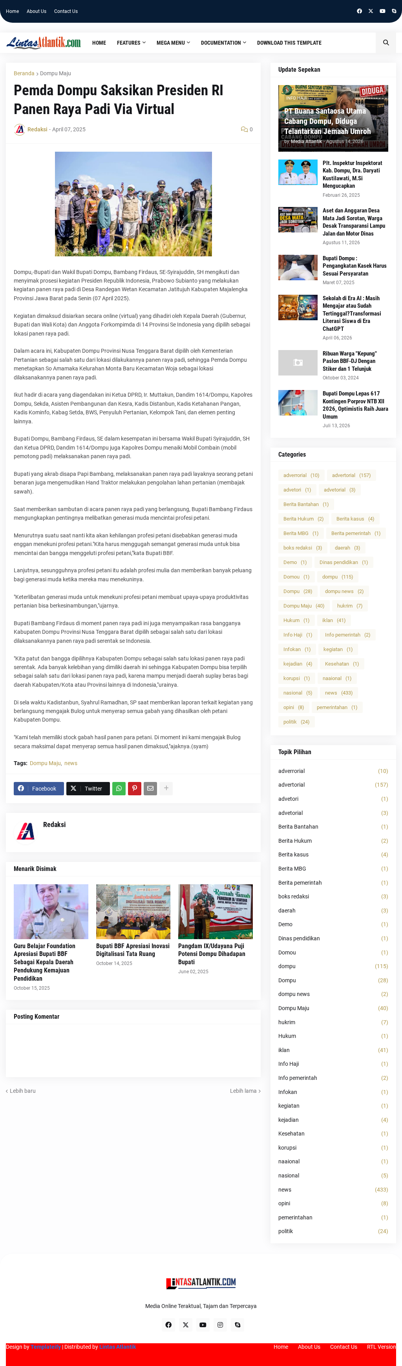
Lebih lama (243, 1091)
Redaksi (54, 824)
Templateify (46, 1347)
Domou (296, 577)
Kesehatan (342, 664)
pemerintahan (337, 707)
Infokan (297, 649)
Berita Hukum (303, 519)
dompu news (344, 591)
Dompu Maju (55, 73)
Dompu (297, 591)
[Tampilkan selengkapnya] (166, 788)
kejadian (297, 664)
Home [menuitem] (99, 43)
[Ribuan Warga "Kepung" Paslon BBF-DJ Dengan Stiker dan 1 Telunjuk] (298, 363)
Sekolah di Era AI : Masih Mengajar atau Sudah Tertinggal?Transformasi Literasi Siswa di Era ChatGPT (352, 313)
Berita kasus (355, 519)
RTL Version (381, 1347)
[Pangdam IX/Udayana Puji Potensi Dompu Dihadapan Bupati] (215, 911)
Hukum (296, 620)
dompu (337, 577)
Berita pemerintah (356, 533)
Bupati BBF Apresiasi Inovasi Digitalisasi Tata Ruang (133, 950)
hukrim (350, 606)
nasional (297, 693)
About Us (36, 11)
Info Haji (297, 635)
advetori (297, 490)
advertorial (351, 475)
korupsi (296, 678)
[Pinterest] (134, 788)
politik (296, 722)
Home (12, 11)
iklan (334, 620)
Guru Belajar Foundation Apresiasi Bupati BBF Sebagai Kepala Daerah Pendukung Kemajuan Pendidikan (44, 962)
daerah (347, 548)
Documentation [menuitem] (221, 43)
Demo (295, 562)
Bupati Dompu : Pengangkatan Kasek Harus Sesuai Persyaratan (355, 266)
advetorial (340, 490)
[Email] (150, 788)
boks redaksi (302, 548)
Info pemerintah (348, 635)
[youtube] (383, 11)
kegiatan (338, 649)
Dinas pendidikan (344, 562)
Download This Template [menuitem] (289, 43)
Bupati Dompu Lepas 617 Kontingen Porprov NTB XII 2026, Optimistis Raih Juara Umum (355, 405)
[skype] (394, 11)
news (70, 763)
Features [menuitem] (129, 43)
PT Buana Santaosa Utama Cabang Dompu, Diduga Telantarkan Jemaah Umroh (327, 121)
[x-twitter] (370, 11)
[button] (386, 43)
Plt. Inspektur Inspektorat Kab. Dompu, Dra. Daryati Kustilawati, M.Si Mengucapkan (352, 175)
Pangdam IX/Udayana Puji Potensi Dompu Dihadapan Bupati (211, 954)
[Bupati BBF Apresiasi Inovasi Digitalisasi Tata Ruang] (133, 911)
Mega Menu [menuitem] (171, 43)
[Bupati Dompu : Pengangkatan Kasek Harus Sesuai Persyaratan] (298, 267)
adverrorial (301, 475)
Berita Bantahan (306, 504)
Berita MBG (301, 533)
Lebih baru (23, 1091)
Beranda (24, 73)
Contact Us (66, 11)
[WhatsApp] (119, 788)
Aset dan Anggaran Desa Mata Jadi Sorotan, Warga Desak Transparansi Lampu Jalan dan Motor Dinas (354, 222)
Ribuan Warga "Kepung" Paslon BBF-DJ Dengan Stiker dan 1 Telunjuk (350, 361)
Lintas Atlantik (117, 1347)
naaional (337, 678)
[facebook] (359, 11)
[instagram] (220, 1325)
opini (293, 707)
